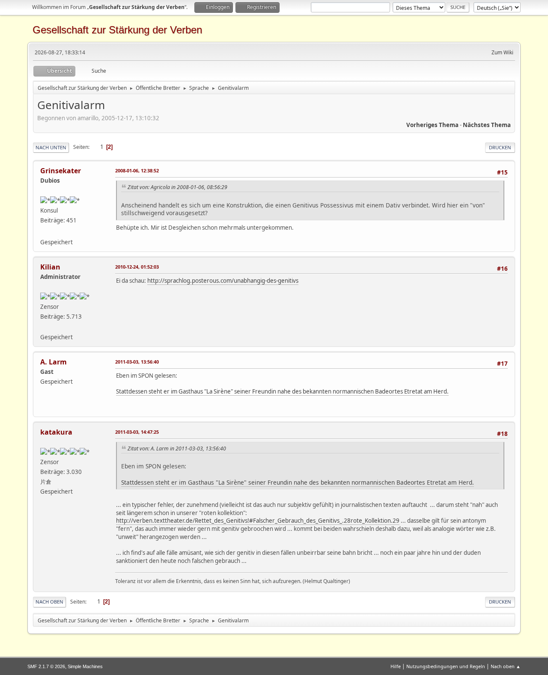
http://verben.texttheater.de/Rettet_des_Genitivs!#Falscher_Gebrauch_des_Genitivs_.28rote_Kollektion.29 (257, 520)
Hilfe (395, 666)
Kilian (50, 267)
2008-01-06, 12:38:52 (137, 170)
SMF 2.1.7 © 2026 (46, 666)
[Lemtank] (43, 231)
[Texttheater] (43, 326)
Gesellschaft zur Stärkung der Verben (117, 30)
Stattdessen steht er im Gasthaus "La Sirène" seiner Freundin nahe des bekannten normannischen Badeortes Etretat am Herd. (282, 391)
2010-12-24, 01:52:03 (137, 266)
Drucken (500, 147)
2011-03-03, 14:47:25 (137, 432)
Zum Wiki (502, 52)
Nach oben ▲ (506, 666)
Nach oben (49, 601)
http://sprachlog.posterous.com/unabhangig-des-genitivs (222, 280)
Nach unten (51, 147)
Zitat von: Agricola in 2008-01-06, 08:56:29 (177, 187)
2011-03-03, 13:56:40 (137, 361)
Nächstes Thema (487, 125)
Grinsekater (60, 170)
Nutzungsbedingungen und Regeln (445, 666)
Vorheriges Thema (432, 125)
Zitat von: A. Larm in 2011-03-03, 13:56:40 (177, 448)
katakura (56, 432)
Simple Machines (85, 666)
